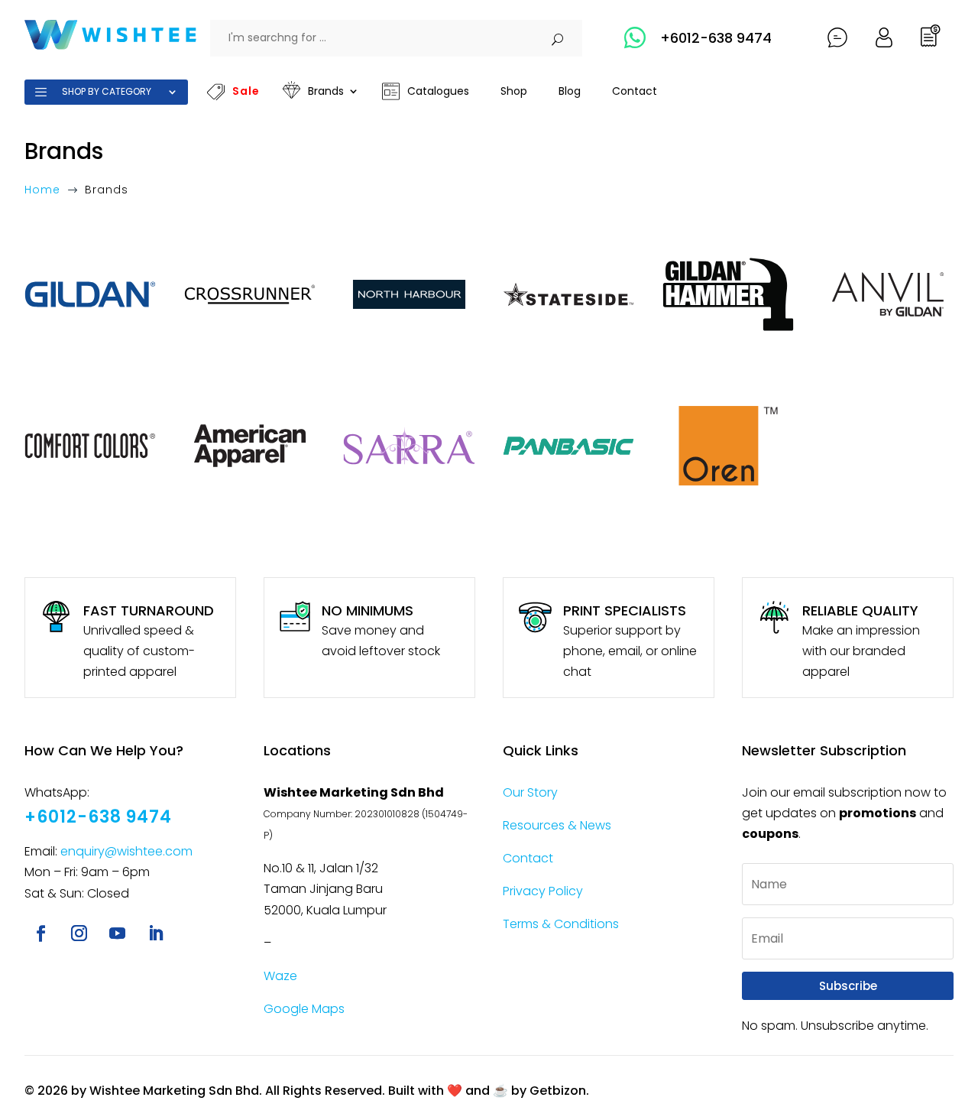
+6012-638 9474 (716, 37)
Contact (528, 858)
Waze (280, 976)
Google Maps (304, 1009)
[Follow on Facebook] (40, 933)
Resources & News (557, 825)
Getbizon (557, 1090)
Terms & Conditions (561, 924)
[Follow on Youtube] (117, 933)
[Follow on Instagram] (79, 933)
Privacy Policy (543, 891)
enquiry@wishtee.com (126, 851)
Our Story (530, 792)
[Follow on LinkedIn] (155, 933)
